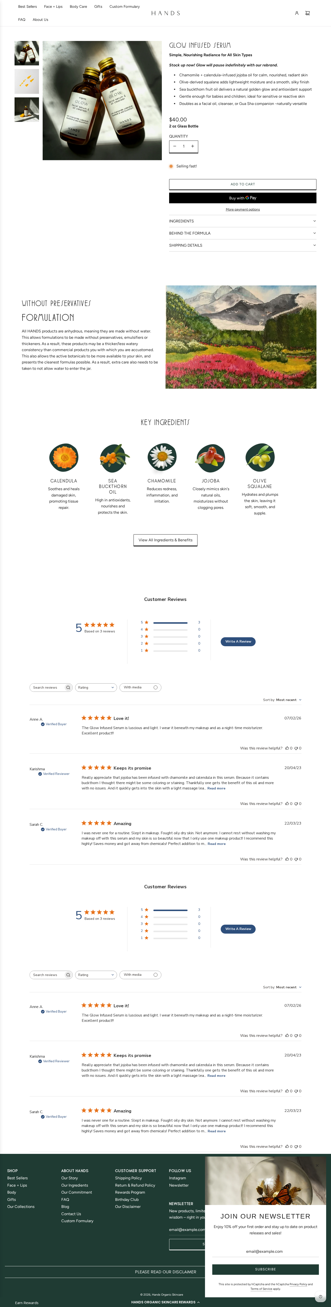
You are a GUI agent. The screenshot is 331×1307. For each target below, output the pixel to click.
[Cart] (307, 13)
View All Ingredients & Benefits (165, 540)
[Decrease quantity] (174, 147)
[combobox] (96, 687)
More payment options (243, 209)
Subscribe (265, 1269)
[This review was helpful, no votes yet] (287, 748)
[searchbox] (47, 688)
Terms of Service (261, 1289)
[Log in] (297, 13)
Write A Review (238, 641)
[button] (165, 1302)
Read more (216, 788)
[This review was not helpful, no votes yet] (296, 748)
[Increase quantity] (192, 147)
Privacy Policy (298, 1284)
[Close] (317, 1165)
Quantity (178, 136)
